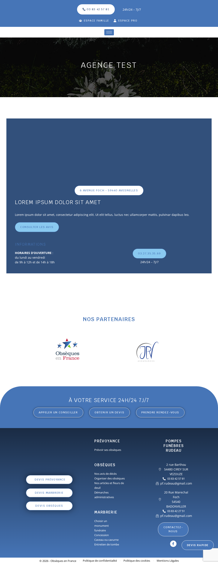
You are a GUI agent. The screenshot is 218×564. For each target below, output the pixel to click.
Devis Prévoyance (50, 479)
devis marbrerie (49, 493)
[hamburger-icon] (109, 32)
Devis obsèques (49, 506)
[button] (109, 412)
